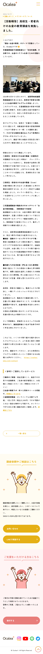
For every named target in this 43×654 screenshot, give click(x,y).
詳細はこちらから (13, 393)
